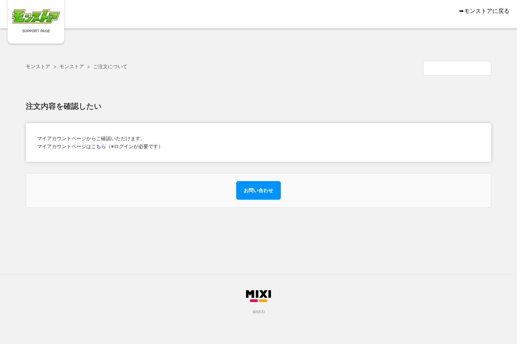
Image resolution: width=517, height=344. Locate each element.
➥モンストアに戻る (484, 10)
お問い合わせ (258, 190)
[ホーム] (36, 21)
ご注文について (110, 66)
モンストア (38, 66)
